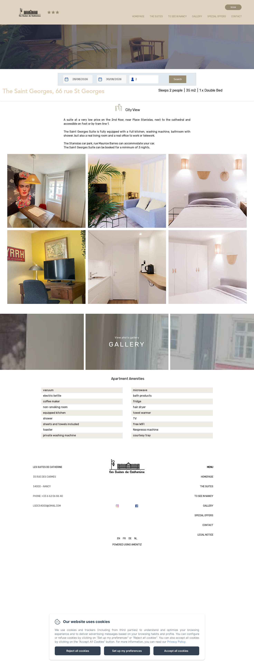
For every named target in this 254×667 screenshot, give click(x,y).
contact (236, 16)
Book (233, 7)
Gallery (197, 16)
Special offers (216, 16)
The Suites (206, 486)
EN (118, 538)
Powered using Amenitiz (127, 544)
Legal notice (205, 534)
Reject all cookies (77, 650)
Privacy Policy (176, 641)
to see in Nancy (177, 16)
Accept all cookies (176, 650)
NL (135, 538)
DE (130, 538)
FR (124, 538)
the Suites (156, 16)
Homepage (138, 16)
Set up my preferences (127, 650)
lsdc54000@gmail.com (47, 505)
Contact (208, 525)
